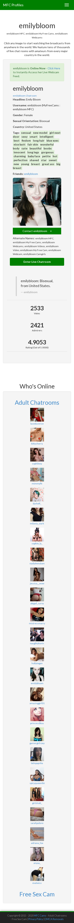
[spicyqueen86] (37, 774)
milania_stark (37, 523)
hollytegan (37, 663)
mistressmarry (37, 623)
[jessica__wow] (37, 574)
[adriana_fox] (37, 834)
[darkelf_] (37, 494)
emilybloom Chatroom (25, 95)
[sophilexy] (37, 455)
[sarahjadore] (37, 814)
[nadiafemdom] (37, 554)
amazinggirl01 (37, 703)
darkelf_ (37, 503)
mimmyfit (37, 483)
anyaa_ (37, 863)
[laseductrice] (37, 415)
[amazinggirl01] (37, 694)
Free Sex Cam (37, 894)
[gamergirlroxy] (37, 734)
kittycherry (37, 443)
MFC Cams (40, 915)
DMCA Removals (54, 919)
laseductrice (37, 423)
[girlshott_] (37, 794)
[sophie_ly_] (37, 534)
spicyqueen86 (37, 783)
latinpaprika (37, 763)
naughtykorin (37, 643)
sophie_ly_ (37, 543)
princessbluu (37, 723)
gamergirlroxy (37, 743)
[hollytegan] (37, 654)
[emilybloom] (37, 202)
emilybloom (31, 173)
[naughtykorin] (37, 634)
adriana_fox (37, 843)
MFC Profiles (13, 5)
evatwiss (37, 882)
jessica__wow (37, 583)
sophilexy (37, 463)
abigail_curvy (37, 603)
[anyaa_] (37, 854)
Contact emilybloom (36, 231)
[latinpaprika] (37, 754)
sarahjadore (37, 823)
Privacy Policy (35, 919)
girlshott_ (37, 803)
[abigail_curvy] (37, 594)
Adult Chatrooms (37, 402)
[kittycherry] (37, 435)
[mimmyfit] (37, 474)
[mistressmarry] (37, 614)
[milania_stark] (37, 514)
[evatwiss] (37, 874)
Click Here (54, 68)
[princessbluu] (37, 714)
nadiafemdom (37, 563)
